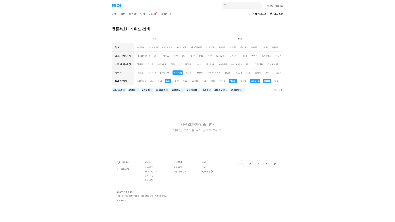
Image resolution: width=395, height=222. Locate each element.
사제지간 (223, 64)
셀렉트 (164, 13)
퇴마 (245, 55)
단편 (276, 81)
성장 (184, 55)
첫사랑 (140, 64)
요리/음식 (234, 55)
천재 (248, 72)
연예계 (254, 55)
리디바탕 (149, 180)
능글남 (228, 72)
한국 (177, 81)
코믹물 (233, 47)
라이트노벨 (167, 47)
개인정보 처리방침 (132, 196)
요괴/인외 (220, 55)
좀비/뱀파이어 (214, 72)
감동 (213, 81)
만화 (114, 13)
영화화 (267, 81)
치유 (204, 81)
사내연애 (210, 64)
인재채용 (206, 171)
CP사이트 (149, 176)
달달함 (222, 81)
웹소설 (132, 13)
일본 (185, 81)
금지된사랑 (272, 64)
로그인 (275, 5)
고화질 (140, 81)
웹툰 (123, 13)
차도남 (239, 72)
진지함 (233, 81)
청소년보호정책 (147, 196)
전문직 (200, 72)
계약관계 (162, 64)
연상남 (198, 64)
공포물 (254, 47)
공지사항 (125, 169)
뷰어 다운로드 (151, 171)
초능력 (258, 72)
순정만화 (141, 47)
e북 (151, 81)
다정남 (152, 72)
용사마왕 (177, 72)
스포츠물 (210, 47)
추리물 (243, 47)
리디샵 (152, 13)
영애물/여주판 (143, 55)
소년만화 (153, 47)
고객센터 (125, 162)
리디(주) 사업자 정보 (125, 192)
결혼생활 (259, 64)
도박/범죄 (266, 55)
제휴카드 (149, 167)
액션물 (264, 47)
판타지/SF (181, 47)
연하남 (188, 64)
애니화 (195, 81)
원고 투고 (178, 167)
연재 (160, 81)
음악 (210, 55)
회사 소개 (206, 167)
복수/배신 (279, 55)
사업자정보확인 (161, 196)
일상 (192, 55)
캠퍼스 (166, 55)
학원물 (222, 47)
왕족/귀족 (164, 72)
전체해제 (278, 90)
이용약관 (119, 196)
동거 (248, 64)
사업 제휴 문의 (180, 171)
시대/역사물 (196, 47)
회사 (156, 55)
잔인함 (243, 81)
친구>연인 (175, 64)
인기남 (189, 72)
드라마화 (255, 81)
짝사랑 (150, 64)
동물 (201, 55)
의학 (175, 55)
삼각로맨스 (236, 64)
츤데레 (268, 72)
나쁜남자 (141, 72)
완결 (168, 81)
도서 (142, 13)
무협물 (275, 47)
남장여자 (280, 72)
